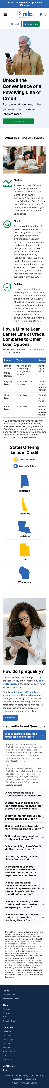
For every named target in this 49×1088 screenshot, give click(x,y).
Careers (6, 1009)
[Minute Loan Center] (25, 14)
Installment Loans (11, 998)
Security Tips (9, 1021)
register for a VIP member (24, 692)
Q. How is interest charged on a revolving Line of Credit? (23, 817)
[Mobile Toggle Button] (5, 14)
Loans (6, 990)
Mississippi (8, 1039)
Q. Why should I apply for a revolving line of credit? (21, 735)
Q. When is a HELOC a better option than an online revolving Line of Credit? (22, 917)
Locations (8, 1027)
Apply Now (18, 121)
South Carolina (9, 1051)
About (6, 1005)
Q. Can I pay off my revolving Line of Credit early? (22, 858)
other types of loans (28, 747)
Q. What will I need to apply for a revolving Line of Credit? (23, 827)
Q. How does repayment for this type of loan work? (21, 838)
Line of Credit (9, 995)
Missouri (7, 1043)
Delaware (7, 1031)
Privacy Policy (22, 1076)
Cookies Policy (37, 1076)
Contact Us (9, 1066)
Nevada (6, 1047)
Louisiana (7, 1035)
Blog (5, 1070)
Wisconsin (7, 1059)
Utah (5, 1055)
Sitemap (9, 1076)
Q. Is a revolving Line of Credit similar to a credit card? (23, 848)
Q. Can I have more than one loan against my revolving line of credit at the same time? (23, 805)
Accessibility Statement (24, 1079)
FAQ (5, 1017)
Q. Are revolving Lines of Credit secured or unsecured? (23, 794)
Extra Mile (7, 1013)
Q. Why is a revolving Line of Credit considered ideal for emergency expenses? (22, 904)
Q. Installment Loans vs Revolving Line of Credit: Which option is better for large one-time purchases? (21, 871)
